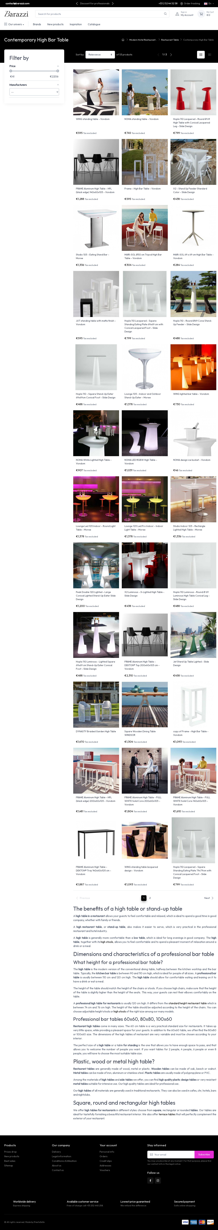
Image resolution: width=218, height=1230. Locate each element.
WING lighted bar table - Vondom (191, 393)
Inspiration (76, 24)
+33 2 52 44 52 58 (168, 3)
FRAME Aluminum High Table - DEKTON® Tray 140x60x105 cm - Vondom (93, 870)
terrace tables (167, 1114)
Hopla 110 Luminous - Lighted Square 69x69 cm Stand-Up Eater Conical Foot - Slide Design (95, 665)
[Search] (165, 14)
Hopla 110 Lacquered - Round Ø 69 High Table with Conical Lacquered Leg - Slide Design (191, 122)
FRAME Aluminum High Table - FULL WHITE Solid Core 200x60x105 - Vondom (142, 801)
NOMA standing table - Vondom (141, 119)
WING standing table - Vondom (93, 119)
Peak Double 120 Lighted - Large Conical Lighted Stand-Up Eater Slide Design (96, 596)
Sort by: (80, 54)
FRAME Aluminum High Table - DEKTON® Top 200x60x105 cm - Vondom (142, 665)
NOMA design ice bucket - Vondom (191, 459)
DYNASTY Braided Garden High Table (96, 731)
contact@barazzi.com (17, 3)
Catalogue (94, 24)
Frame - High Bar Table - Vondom (142, 188)
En (210, 3)
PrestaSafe (39, 1222)
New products (55, 24)
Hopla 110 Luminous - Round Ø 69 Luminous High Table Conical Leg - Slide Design (191, 596)
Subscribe (204, 1154)
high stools (107, 942)
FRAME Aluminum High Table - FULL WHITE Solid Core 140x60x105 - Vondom (191, 801)
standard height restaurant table (188, 1003)
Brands (37, 24)
